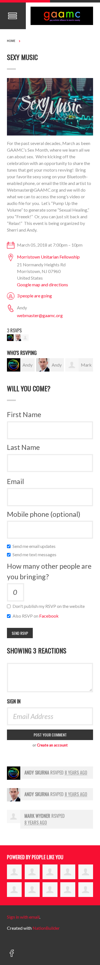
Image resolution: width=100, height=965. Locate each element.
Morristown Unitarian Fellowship (48, 256)
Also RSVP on (37, 615)
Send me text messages (35, 554)
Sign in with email (23, 916)
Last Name (23, 447)
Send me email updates (35, 546)
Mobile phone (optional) (43, 514)
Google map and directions (42, 284)
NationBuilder (46, 928)
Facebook (49, 615)
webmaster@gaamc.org (40, 315)
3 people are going (34, 295)
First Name (24, 414)
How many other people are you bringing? (49, 571)
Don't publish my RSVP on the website (50, 606)
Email (15, 481)
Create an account (52, 745)
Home (11, 41)
